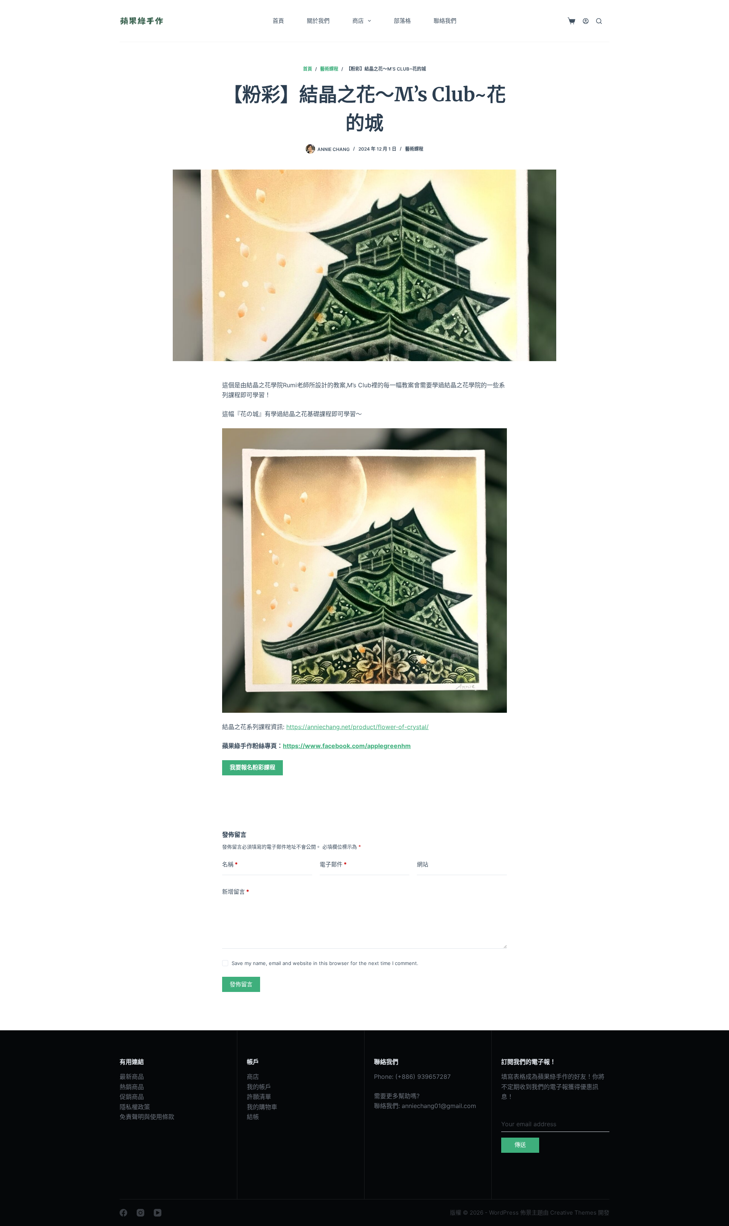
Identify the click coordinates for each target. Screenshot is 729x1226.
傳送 (520, 1144)
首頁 (278, 20)
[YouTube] (157, 1213)
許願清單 (259, 1096)
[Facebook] (123, 1213)
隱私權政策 (135, 1107)
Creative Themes (573, 1212)
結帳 (253, 1117)
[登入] (586, 21)
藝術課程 (414, 149)
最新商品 (132, 1076)
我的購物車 (262, 1107)
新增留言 (235, 891)
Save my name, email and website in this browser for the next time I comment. (325, 963)
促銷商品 (132, 1096)
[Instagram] (140, 1213)
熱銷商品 (132, 1087)
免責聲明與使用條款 (147, 1117)
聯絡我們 (445, 20)
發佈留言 (241, 984)
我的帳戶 (259, 1087)
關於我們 (318, 20)
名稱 (230, 864)
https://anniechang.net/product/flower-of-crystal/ (357, 727)
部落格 (402, 20)
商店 (358, 20)
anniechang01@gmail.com (439, 1106)
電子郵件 (333, 864)
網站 (422, 864)
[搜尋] (599, 21)
